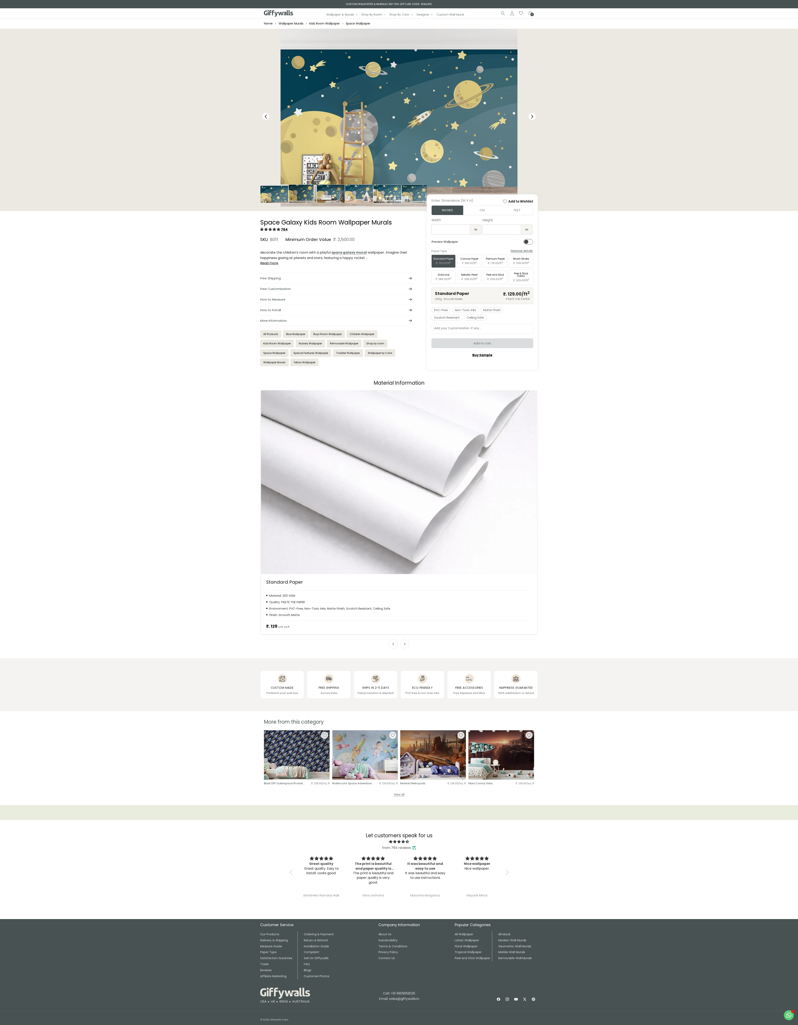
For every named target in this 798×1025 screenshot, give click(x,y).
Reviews (266, 970)
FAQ (307, 964)
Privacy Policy (388, 952)
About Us (384, 934)
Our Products (269, 934)
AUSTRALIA (301, 1001)
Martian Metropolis (412, 783)
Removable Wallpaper (344, 343)
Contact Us (386, 958)
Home (268, 23)
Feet (517, 210)
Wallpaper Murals (291, 23)
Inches (447, 210)
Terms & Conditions (392, 946)
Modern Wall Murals (512, 940)
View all (399, 794)
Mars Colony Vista (480, 783)
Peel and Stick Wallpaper (472, 958)
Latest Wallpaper (467, 940)
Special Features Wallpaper (310, 353)
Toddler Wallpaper (348, 353)
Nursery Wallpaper (310, 343)
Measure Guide (271, 946)
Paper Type (268, 952)
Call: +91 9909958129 (399, 993)
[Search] (502, 13)
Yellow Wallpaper (304, 362)
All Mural (504, 934)
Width (436, 220)
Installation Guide (316, 946)
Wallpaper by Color (380, 353)
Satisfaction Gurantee (276, 958)
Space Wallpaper (358, 23)
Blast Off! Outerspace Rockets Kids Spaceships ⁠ (284, 783)
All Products (270, 334)
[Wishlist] (521, 13)
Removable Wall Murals (515, 958)
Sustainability (388, 940)
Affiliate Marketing (273, 976)
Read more (269, 263)
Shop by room (375, 343)
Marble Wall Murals (511, 952)
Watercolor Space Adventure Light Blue (352, 783)
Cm (482, 210)
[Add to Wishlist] (325, 735)
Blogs (307, 970)
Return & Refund (316, 940)
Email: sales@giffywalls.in (399, 998)
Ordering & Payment (319, 934)
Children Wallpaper (362, 334)
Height (487, 220)
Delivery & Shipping (274, 940)
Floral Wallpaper (466, 946)
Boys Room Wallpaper (327, 334)
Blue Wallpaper (295, 334)
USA (263, 1001)
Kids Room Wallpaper (324, 23)
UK (273, 1001)
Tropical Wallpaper (468, 952)
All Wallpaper (464, 934)
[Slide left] (393, 644)
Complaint (311, 952)
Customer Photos (316, 976)
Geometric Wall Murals (514, 946)
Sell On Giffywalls (316, 958)
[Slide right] (404, 644)
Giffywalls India (279, 1019)
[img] (399, 842)
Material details (522, 251)
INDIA (283, 1001)
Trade (264, 964)
